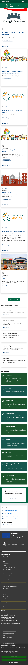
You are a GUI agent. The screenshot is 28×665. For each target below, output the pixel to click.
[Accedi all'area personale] (23, 1)
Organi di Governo (7, 557)
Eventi (4, 607)
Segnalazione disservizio (8, 633)
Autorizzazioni (6, 588)
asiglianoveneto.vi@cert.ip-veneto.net (12, 623)
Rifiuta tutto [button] (14, 659)
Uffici (4, 561)
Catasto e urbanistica (7, 580)
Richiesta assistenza (7, 637)
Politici (4, 565)
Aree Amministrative (7, 559)
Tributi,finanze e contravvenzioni (10, 586)
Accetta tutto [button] (14, 656)
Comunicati (5, 597)
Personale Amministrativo (9, 567)
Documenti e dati (7, 569)
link (1, 654)
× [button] (26, 645)
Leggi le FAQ (5, 635)
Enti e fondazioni (6, 563)
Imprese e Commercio (8, 578)
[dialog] (14, 654)
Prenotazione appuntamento (9, 631)
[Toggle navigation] (2, 5)
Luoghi (4, 605)
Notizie (6, 146)
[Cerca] (25, 6)
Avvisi (6, 29)
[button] (14, 663)
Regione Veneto (5, 1)
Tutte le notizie (13, 299)
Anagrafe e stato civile (8, 576)
